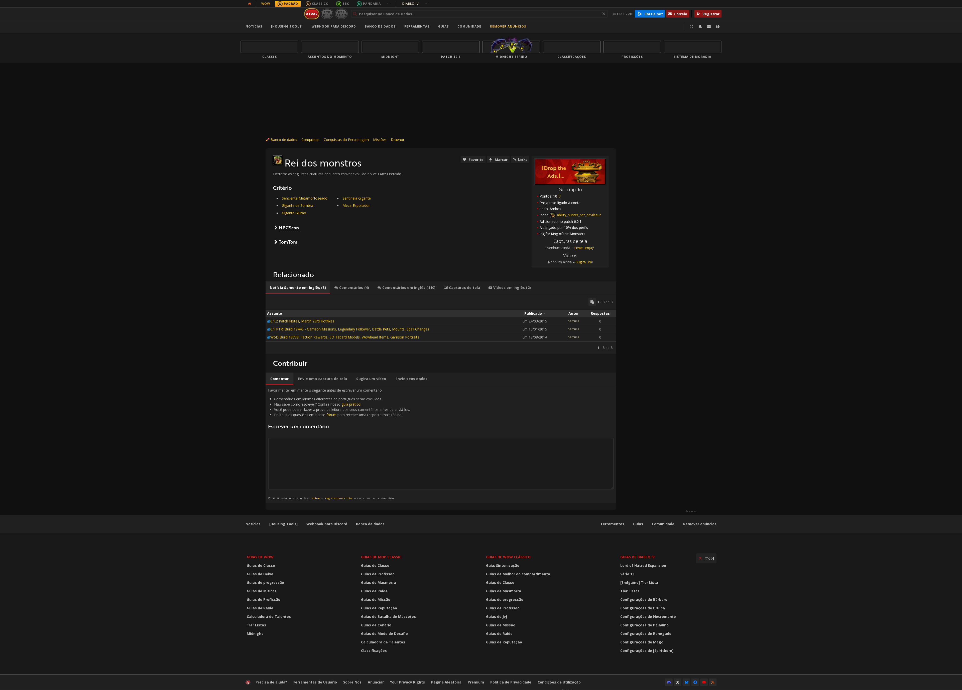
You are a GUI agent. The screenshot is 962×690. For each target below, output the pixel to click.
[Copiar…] (592, 302)
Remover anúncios (508, 26)
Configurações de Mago (641, 642)
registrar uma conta (338, 498)
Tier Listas (256, 625)
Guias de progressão (265, 582)
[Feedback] (709, 26)
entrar (316, 498)
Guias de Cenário (376, 625)
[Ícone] (277, 160)
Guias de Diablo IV (637, 557)
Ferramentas (612, 524)
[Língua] (718, 26)
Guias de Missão (375, 599)
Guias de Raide (260, 608)
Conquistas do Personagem (346, 139)
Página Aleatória (446, 682)
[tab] (298, 287)
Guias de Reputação (379, 608)
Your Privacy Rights (407, 682)
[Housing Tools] (283, 524)
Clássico (320, 4)
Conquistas (310, 139)
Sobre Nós (352, 682)
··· (389, 4)
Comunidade (469, 26)
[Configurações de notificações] (700, 26)
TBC (345, 4)
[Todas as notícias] (250, 4)
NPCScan (289, 227)
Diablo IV (415, 4)
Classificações (374, 650)
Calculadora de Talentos (269, 616)
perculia (573, 321)
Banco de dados (380, 26)
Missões (380, 139)
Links (522, 159)
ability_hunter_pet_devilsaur (578, 215)
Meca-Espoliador (356, 205)
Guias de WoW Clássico (508, 557)
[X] (677, 682)
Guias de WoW (260, 557)
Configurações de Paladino (644, 625)
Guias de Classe (261, 565)
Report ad (691, 511)
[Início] (271, 14)
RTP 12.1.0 (327, 13)
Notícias (254, 26)
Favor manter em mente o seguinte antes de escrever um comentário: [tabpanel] (339, 444)
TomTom (288, 242)
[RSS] (712, 682)
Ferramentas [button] (416, 26)
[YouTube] (704, 682)
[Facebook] (695, 682)
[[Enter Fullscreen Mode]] (691, 26)
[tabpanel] (441, 324)
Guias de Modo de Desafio (384, 633)
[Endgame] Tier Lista (639, 582)
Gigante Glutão (294, 213)
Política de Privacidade (510, 682)
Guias (443, 26)
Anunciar (376, 682)
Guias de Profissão (263, 599)
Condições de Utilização (559, 682)
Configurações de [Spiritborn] (646, 650)
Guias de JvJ (496, 616)
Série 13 (627, 574)
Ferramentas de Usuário (315, 682)
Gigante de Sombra (297, 205)
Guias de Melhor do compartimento (518, 574)
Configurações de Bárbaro (643, 599)
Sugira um (584, 262)
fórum (331, 414)
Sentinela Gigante (356, 198)
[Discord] (669, 682)
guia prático (350, 404)
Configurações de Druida (642, 608)
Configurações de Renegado (645, 633)
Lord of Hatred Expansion (643, 565)
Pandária (372, 4)
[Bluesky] (686, 682)
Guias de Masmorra (378, 582)
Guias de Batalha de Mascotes (388, 616)
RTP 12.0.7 (341, 13)
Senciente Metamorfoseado (304, 198)
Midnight (255, 633)
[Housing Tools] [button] (287, 26)
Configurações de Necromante (648, 616)
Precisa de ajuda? (271, 682)
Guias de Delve (260, 574)
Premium (476, 682)
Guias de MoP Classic (381, 557)
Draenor (397, 139)
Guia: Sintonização (502, 565)
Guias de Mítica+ (262, 591)
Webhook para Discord (334, 26)
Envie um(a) (583, 247)
